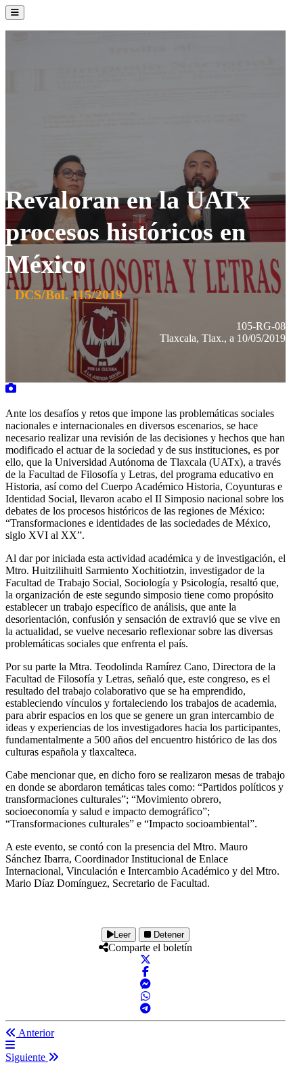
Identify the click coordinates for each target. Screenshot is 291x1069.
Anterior (35, 1033)
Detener (167, 935)
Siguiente (26, 1057)
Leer (122, 935)
